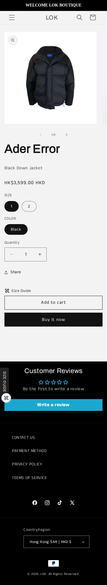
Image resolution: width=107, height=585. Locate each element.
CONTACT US (23, 438)
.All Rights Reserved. (64, 574)
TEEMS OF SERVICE (29, 478)
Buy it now (53, 319)
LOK (43, 574)
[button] (11, 17)
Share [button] (15, 272)
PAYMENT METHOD (29, 451)
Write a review (53, 404)
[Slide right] (66, 134)
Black (16, 229)
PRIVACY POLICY (27, 464)
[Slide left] (40, 134)
